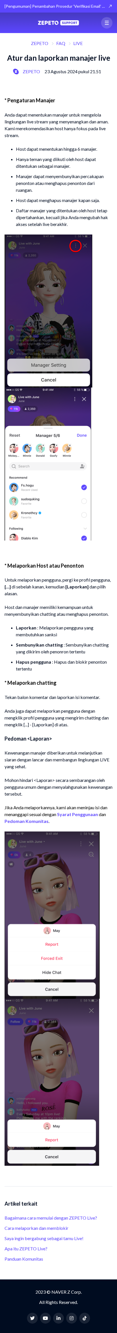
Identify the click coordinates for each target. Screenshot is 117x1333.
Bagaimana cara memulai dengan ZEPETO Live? (51, 1217)
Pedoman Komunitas (27, 821)
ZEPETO (39, 43)
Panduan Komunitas (24, 1258)
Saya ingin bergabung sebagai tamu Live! (44, 1238)
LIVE (78, 43)
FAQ (60, 43)
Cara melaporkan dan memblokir (36, 1228)
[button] (106, 22)
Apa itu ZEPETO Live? (26, 1248)
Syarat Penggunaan (77, 814)
